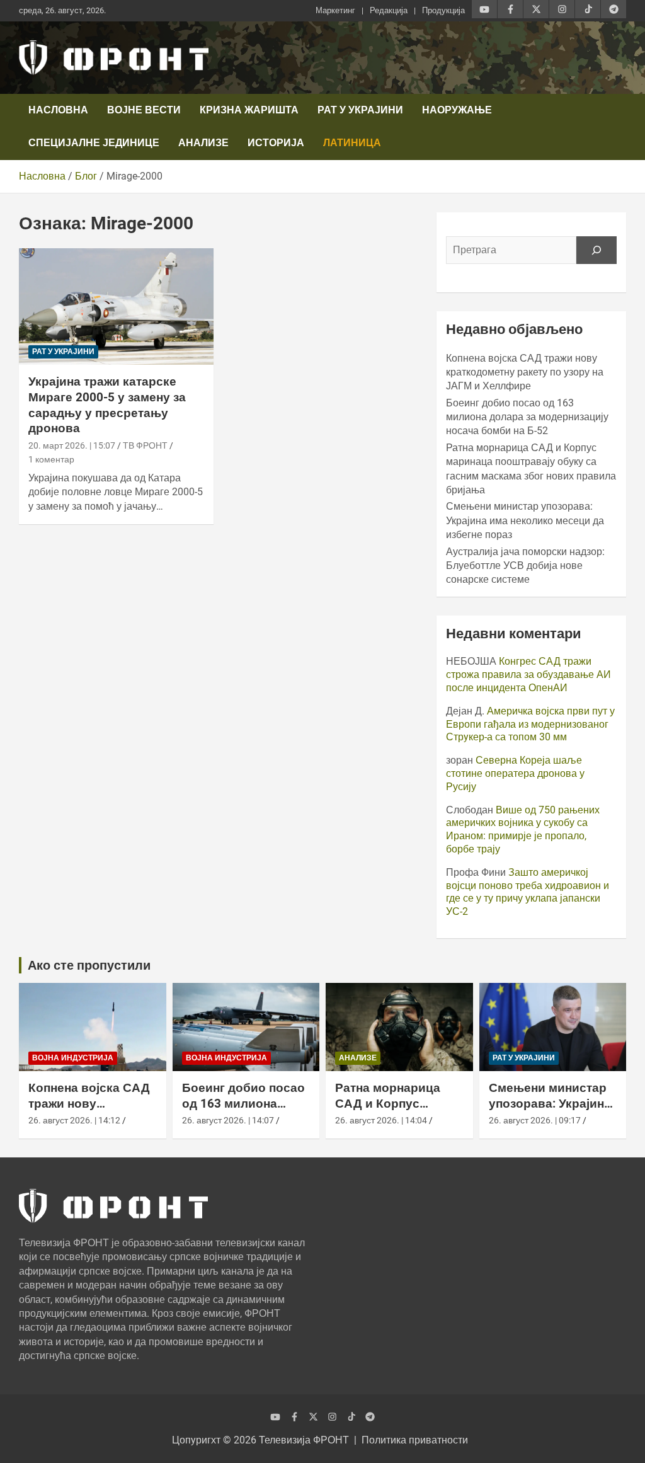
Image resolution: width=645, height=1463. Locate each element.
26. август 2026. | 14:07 (228, 1120)
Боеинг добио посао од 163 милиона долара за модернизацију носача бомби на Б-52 (527, 417)
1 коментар (51, 459)
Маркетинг (335, 10)
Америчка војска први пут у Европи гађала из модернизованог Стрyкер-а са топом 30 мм (530, 724)
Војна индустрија (72, 1057)
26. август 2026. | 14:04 (381, 1120)
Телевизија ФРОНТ (304, 1440)
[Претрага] (596, 250)
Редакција (389, 10)
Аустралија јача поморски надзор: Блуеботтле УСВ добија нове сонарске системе (525, 566)
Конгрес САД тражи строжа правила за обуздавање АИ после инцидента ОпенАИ (528, 674)
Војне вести (144, 110)
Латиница (352, 143)
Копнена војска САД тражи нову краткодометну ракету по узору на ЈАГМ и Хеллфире (524, 372)
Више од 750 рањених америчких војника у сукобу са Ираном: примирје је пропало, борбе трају (523, 829)
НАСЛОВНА (58, 110)
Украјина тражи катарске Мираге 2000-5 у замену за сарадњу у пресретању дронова (107, 404)
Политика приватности (415, 1440)
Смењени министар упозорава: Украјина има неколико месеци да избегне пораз (525, 520)
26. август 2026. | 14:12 (74, 1120)
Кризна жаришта (249, 110)
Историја (276, 143)
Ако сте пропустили (89, 965)
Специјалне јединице (93, 143)
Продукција (443, 10)
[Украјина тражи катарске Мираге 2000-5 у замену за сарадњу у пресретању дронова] (116, 306)
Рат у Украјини (360, 110)
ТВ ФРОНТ (145, 445)
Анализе (203, 143)
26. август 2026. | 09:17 (535, 1120)
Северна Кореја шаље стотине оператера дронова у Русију (515, 773)
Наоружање (457, 110)
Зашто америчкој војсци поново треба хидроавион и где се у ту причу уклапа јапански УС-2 (527, 891)
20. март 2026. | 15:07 (71, 445)
